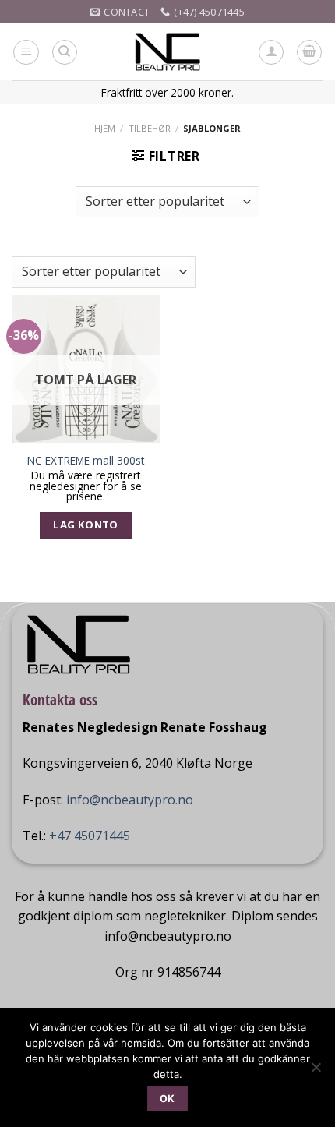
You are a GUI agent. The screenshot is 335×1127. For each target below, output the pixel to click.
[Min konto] (271, 52)
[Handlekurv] (309, 52)
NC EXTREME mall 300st (85, 461)
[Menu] (26, 52)
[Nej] (315, 1071)
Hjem (104, 128)
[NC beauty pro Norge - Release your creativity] (168, 51)
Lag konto (85, 525)
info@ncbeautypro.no (129, 799)
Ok (167, 1098)
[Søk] (64, 52)
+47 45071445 (89, 835)
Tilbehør (150, 128)
